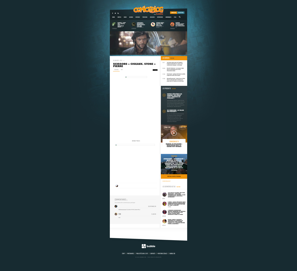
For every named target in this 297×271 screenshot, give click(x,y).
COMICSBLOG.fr (166, 181)
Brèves (119, 17)
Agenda (131, 17)
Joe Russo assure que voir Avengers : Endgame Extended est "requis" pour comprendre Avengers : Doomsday (172, 63)
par (122, 70)
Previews (144, 17)
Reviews (138, 17)
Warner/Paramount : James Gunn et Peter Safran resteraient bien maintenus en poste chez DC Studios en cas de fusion (173, 80)
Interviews (160, 17)
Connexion (173, 13)
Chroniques (168, 17)
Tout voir (172, 58)
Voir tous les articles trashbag (174, 176)
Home (113, 17)
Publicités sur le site (142, 253)
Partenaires (130, 253)
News (125, 17)
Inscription (180, 13)
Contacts (152, 253)
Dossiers (152, 17)
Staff (123, 253)
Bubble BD (172, 253)
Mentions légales (162, 253)
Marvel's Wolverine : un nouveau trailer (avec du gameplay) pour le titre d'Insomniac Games (173, 69)
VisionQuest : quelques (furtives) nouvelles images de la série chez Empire (173, 74)
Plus (175, 17)
